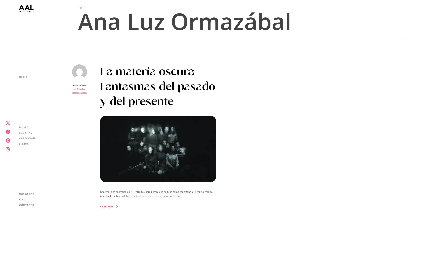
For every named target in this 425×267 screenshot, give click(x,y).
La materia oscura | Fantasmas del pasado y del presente (157, 86)
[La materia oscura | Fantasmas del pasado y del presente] (158, 188)
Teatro (83, 92)
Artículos (81, 88)
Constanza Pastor (79, 85)
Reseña (75, 92)
